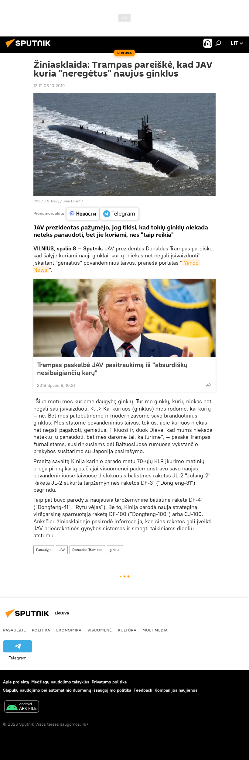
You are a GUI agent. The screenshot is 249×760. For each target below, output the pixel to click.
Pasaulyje (43, 549)
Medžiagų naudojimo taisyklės (60, 682)
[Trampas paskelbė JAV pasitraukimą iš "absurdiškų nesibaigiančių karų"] (124, 318)
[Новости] (83, 214)
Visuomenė (99, 630)
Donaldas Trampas (87, 549)
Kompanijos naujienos (176, 690)
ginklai (115, 549)
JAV (62, 549)
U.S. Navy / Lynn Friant (62, 201)
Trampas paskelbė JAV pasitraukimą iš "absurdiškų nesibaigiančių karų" (112, 369)
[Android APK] (21, 707)
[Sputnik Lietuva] (29, 48)
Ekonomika (68, 630)
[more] (209, 385)
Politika (41, 630)
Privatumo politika (109, 682)
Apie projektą (16, 682)
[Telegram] (119, 214)
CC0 (36, 201)
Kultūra (127, 630)
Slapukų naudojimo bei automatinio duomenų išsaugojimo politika (67, 690)
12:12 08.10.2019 (49, 85)
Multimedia (155, 630)
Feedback (143, 690)
